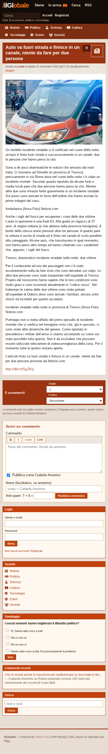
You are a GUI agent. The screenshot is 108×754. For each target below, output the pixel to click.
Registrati (62, 15)
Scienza (56, 27)
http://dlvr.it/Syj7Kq (19, 369)
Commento (14, 433)
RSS (88, 5)
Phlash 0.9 (41, 736)
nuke (21, 66)
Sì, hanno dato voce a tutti (26, 630)
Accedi (47, 15)
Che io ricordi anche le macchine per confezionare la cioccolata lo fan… (54, 674)
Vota (10, 657)
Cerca (76, 5)
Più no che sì (18, 644)
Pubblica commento (71, 495)
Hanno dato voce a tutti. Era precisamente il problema (43, 651)
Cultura (76, 27)
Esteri (39, 35)
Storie (39, 5)
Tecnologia (17, 35)
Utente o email (13, 517)
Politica (34, 27)
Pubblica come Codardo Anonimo (36, 475)
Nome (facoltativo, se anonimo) (28, 483)
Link (40, 439)
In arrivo (57, 5)
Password (11, 530)
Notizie (14, 27)
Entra (11, 543)
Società (59, 35)
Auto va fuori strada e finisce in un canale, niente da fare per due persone (43, 53)
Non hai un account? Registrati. (24, 550)
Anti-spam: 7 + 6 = (20, 496)
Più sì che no (18, 637)
